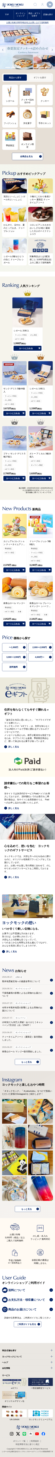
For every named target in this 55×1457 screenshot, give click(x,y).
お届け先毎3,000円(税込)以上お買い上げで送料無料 (27, 22)
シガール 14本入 (37, 388)
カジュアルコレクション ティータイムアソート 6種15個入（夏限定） (14, 543)
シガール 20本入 (21, 330)
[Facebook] (30, 1434)
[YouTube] (37, 1434)
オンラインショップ (21, 14)
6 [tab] (35, 67)
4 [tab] (24, 67)
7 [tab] (41, 67)
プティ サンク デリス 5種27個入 (14, 455)
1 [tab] (7, 67)
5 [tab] (30, 67)
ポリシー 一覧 (19, 1441)
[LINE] (24, 1434)
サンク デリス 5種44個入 (14, 390)
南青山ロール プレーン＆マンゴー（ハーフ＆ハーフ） (40, 605)
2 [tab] (13, 67)
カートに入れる (26, 348)
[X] (18, 1434)
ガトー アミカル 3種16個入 (40, 455)
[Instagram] (11, 1434)
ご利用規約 (34, 1441)
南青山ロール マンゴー (14, 603)
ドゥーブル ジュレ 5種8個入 (40, 543)
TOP (7, 14)
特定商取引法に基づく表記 (27, 1444)
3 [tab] (19, 67)
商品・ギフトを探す (34, 14)
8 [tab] (47, 67)
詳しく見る (13, 747)
